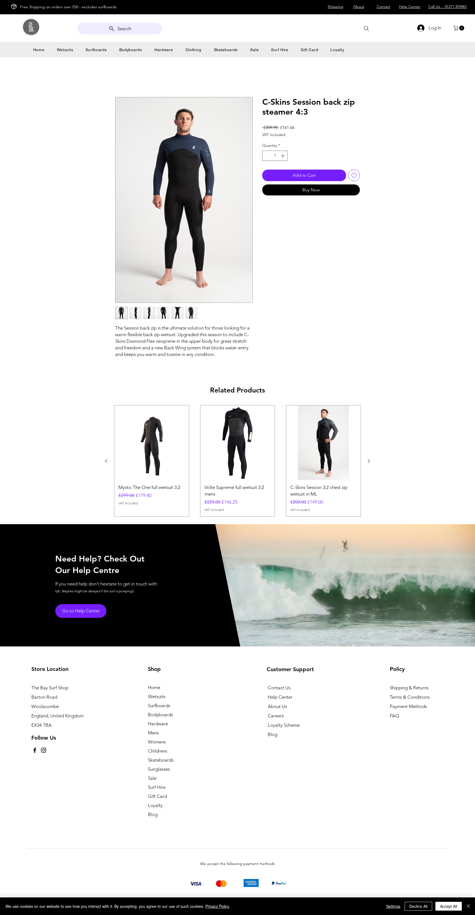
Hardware (158, 723)
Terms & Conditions (410, 697)
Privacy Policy (217, 906)
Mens (153, 733)
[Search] (366, 28)
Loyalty (155, 805)
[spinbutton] (275, 156)
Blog (153, 814)
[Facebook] (34, 750)
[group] (237, 461)
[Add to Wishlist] (354, 175)
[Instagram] (43, 750)
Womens (157, 742)
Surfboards (159, 705)
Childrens (157, 751)
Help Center (280, 697)
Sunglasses (159, 769)
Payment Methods (409, 706)
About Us (277, 706)
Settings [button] (393, 906)
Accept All (448, 906)
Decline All (418, 906)
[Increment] (283, 156)
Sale (152, 778)
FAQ (394, 715)
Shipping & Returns (409, 687)
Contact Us (279, 687)
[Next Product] (369, 461)
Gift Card (157, 796)
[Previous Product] (106, 461)
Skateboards (160, 760)
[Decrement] (266, 156)
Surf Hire (156, 787)
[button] (459, 28)
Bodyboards (160, 714)
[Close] (468, 906)
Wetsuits (156, 696)
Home (121, 77)
